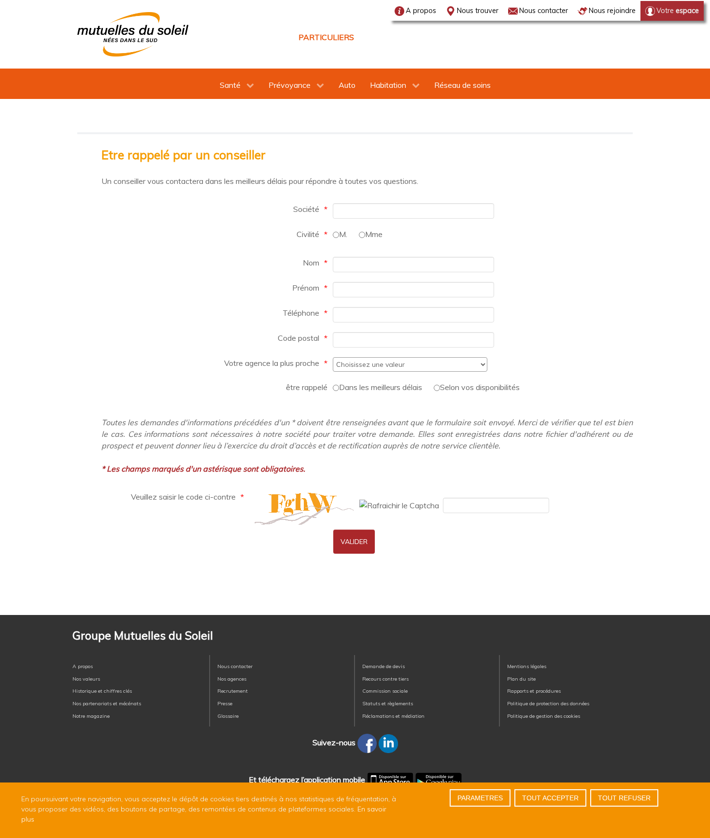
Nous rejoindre (612, 10)
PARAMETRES (480, 798)
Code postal (298, 338)
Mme (374, 234)
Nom (311, 262)
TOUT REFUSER (624, 798)
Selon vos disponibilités (480, 387)
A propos (421, 10)
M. (343, 234)
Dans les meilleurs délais (380, 387)
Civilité (308, 234)
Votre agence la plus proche (271, 363)
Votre (677, 10)
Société (306, 209)
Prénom (305, 288)
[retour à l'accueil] (132, 34)
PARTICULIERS (326, 37)
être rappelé (306, 387)
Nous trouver (477, 10)
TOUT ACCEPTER (550, 798)
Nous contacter (543, 10)
